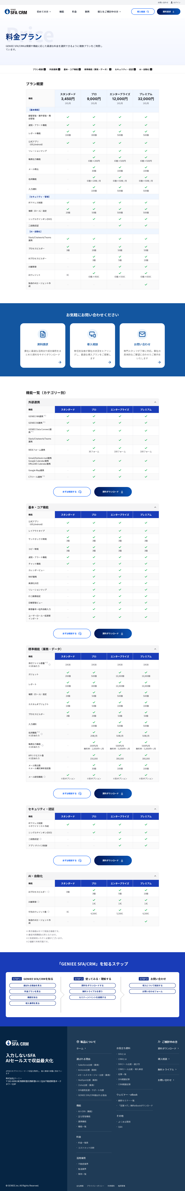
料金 (74, 11)
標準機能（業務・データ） (96, 69)
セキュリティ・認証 (124, 69)
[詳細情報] (50, 665)
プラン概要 (38, 69)
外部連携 (53, 69)
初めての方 (42, 11)
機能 (61, 11)
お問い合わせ (163, 2)
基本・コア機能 (71, 69)
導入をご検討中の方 (108, 11)
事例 (87, 11)
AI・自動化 (144, 69)
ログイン (176, 2)
